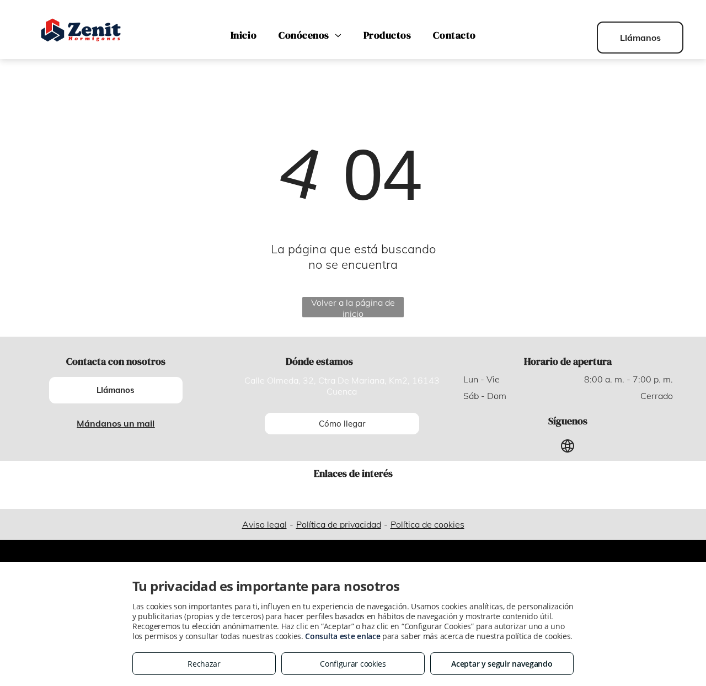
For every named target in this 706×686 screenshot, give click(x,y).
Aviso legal (264, 524)
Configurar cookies (353, 663)
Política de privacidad (338, 524)
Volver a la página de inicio (353, 307)
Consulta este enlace (342, 636)
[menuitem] (244, 35)
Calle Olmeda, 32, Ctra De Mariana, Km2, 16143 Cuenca (342, 386)
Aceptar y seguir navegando (501, 663)
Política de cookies (427, 524)
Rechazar (204, 663)
